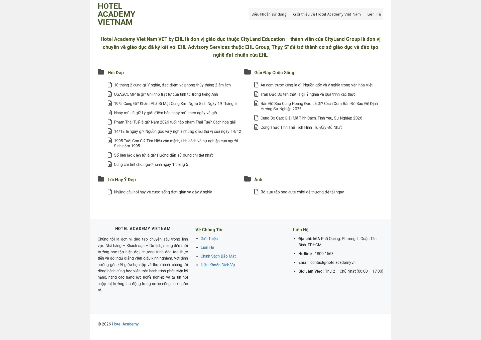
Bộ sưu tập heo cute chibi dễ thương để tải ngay (302, 192)
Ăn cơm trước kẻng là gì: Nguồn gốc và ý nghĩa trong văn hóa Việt (317, 85)
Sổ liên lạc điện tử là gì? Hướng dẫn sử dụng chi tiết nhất (163, 155)
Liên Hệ (374, 14)
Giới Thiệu (209, 238)
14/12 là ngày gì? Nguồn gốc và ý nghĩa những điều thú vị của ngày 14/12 (177, 131)
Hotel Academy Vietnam (116, 14)
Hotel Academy (125, 324)
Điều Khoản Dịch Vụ (218, 265)
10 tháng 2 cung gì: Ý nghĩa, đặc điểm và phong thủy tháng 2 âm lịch (172, 85)
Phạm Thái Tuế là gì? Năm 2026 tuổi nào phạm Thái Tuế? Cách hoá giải (175, 122)
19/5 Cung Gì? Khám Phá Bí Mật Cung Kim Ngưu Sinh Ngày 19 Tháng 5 (175, 103)
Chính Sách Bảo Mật (218, 256)
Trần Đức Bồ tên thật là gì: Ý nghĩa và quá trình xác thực (308, 94)
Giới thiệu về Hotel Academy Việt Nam (327, 14)
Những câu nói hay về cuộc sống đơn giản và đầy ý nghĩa (163, 192)
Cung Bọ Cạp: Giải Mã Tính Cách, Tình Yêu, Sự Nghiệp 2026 (311, 118)
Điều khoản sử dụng (269, 14)
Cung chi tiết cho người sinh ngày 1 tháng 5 (151, 164)
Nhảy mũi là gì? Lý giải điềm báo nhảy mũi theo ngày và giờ (165, 112)
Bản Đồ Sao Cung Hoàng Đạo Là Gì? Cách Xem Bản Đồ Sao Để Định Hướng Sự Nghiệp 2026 (319, 106)
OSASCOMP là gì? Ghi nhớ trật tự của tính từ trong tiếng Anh (166, 94)
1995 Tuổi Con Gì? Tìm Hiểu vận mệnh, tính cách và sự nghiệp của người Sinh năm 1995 (176, 144)
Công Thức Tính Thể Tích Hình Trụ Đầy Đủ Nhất (301, 127)
